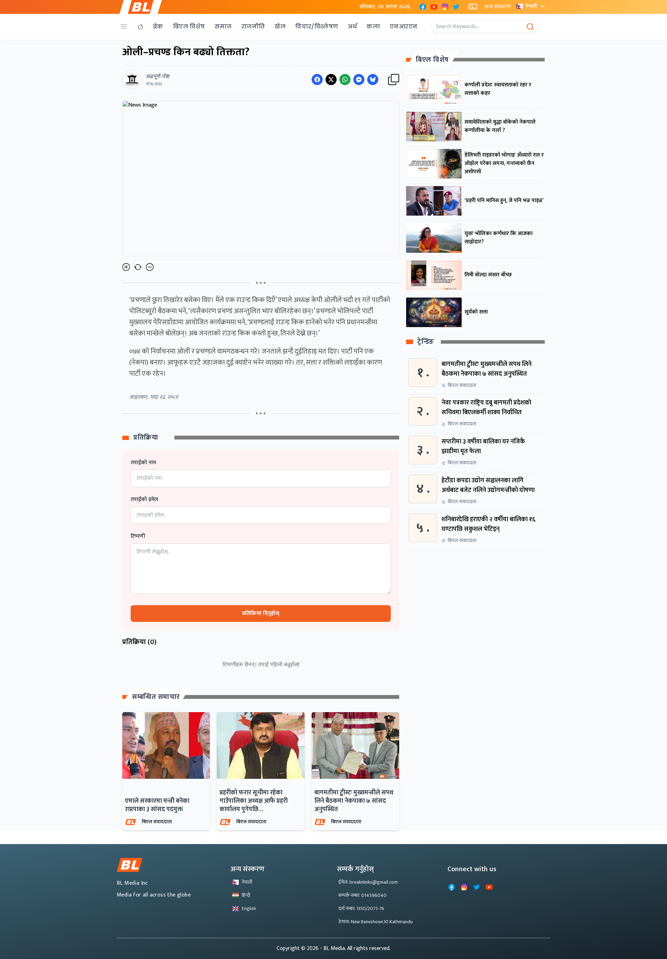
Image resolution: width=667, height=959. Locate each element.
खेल (280, 27)
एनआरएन (403, 27)
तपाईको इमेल (144, 499)
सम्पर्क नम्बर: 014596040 (362, 895)
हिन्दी (246, 895)
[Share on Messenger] (358, 79)
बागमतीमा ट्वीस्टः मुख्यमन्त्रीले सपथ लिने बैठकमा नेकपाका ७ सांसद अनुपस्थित (353, 801)
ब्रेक (158, 27)
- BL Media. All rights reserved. (355, 948)
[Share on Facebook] (317, 79)
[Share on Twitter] (331, 79)
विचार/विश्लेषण (316, 27)
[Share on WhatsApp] (345, 79)
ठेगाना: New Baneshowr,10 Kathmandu (375, 922)
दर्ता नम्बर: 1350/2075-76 (361, 908)
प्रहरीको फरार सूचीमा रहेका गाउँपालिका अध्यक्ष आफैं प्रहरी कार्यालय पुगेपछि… (254, 801)
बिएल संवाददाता (157, 822)
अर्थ (352, 27)
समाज (223, 27)
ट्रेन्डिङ (425, 342)
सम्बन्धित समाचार (156, 697)
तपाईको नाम (143, 463)
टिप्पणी (138, 536)
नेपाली (531, 6)
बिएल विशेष (189, 27)
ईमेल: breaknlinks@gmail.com (368, 882)
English (249, 908)
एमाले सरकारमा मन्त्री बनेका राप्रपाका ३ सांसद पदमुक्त (157, 805)
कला (373, 27)
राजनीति (253, 27)
